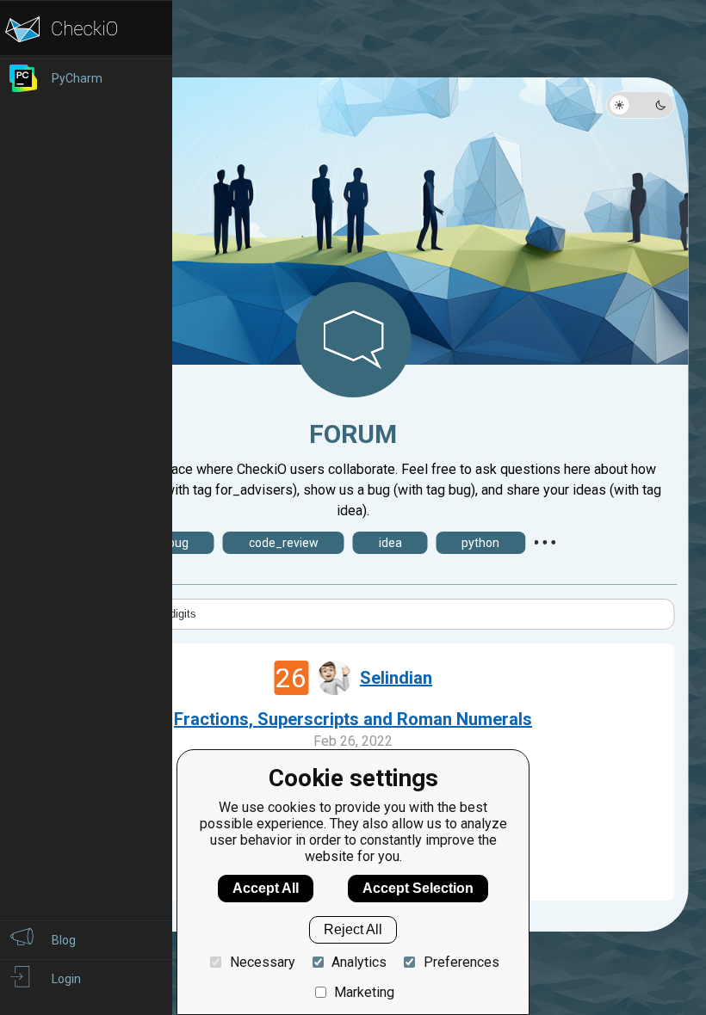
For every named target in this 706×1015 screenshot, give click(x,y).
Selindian (396, 677)
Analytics (359, 962)
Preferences (461, 962)
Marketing (364, 992)
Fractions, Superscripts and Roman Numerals (353, 719)
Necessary (262, 962)
